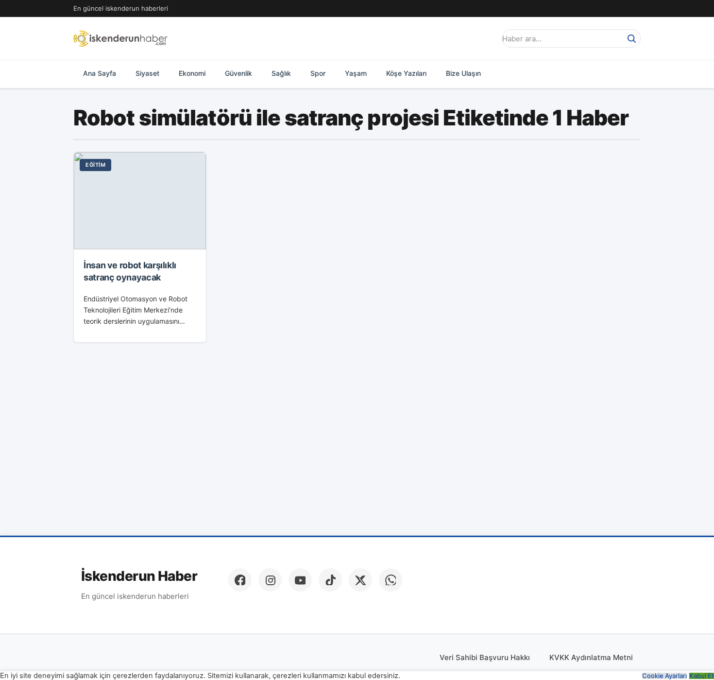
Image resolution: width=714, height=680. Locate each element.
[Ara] (631, 38)
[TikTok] (330, 580)
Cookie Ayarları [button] (664, 676)
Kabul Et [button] (701, 676)
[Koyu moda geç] (485, 38)
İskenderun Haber (139, 576)
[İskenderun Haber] (120, 38)
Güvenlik (238, 73)
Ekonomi (192, 73)
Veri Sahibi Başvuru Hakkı (485, 657)
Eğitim (95, 164)
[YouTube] (300, 580)
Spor (317, 73)
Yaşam (356, 73)
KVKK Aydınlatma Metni (591, 657)
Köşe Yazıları (406, 73)
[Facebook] (240, 580)
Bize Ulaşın (463, 73)
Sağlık (281, 73)
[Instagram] (270, 580)
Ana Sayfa (99, 73)
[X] (360, 580)
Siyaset (147, 73)
